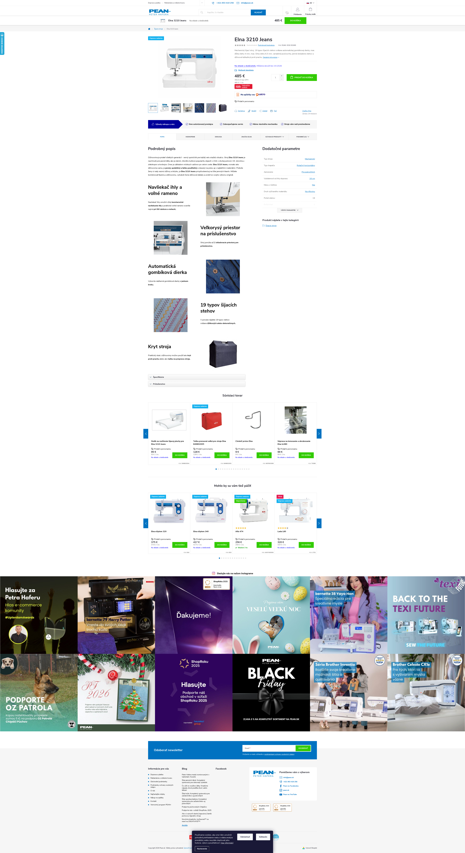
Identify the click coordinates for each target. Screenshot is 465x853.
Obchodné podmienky (159, 781)
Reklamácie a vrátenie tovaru (174, 3)
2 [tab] (218, 469)
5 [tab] (224, 469)
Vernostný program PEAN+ (161, 805)
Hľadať (258, 12)
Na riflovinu (310, 191)
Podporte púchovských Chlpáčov (194, 807)
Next (319, 434)
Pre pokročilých (308, 172)
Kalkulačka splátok (246, 86)
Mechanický (310, 159)
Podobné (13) (301, 137)
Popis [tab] (162, 137)
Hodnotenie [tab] (190, 137)
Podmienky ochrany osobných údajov (162, 786)
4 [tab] (222, 469)
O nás (153, 791)
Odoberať (303, 748)
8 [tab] (231, 469)
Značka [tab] (246, 137)
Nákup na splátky (157, 798)
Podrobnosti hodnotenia (266, 45)
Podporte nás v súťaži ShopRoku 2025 (196, 810)
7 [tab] (229, 469)
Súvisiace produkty (273, 137)
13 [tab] (242, 469)
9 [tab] (233, 469)
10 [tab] (235, 469)
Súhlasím (263, 837)
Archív (185, 825)
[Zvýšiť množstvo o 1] (282, 76)
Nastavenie (202, 848)
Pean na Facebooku (290, 786)
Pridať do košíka (303, 77)
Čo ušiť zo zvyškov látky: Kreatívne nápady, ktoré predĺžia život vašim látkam (195, 788)
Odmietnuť (245, 837)
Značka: (306, 111)
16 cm (312, 178)
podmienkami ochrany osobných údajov (279, 754)
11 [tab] (238, 469)
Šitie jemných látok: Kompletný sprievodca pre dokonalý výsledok (194, 781)
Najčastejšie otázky (158, 794)
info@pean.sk (288, 777)
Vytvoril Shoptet (311, 848)
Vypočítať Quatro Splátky (250, 94)
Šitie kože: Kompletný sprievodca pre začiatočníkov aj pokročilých (196, 794)
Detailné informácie (270, 57)
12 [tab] (240, 469)
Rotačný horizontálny (306, 165)
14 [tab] (244, 469)
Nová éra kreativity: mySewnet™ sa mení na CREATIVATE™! (195, 820)
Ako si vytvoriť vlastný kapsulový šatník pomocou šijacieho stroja (197, 815)
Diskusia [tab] (218, 137)
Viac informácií (227, 843)
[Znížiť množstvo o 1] (282, 79)
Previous (145, 434)
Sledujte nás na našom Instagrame (235, 573)
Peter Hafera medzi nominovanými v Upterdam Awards (195, 776)
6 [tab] (227, 469)
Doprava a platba (154, 3)
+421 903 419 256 (290, 782)
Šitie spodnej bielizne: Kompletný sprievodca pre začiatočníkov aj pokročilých (194, 801)
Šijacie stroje (271, 225)
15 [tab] (246, 469)
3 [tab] (220, 469)
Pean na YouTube (290, 794)
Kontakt (153, 801)
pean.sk (286, 790)
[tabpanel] (169, 434)
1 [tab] (216, 469)
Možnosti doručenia (246, 70)
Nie (313, 185)
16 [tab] (248, 469)
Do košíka (295, 20)
